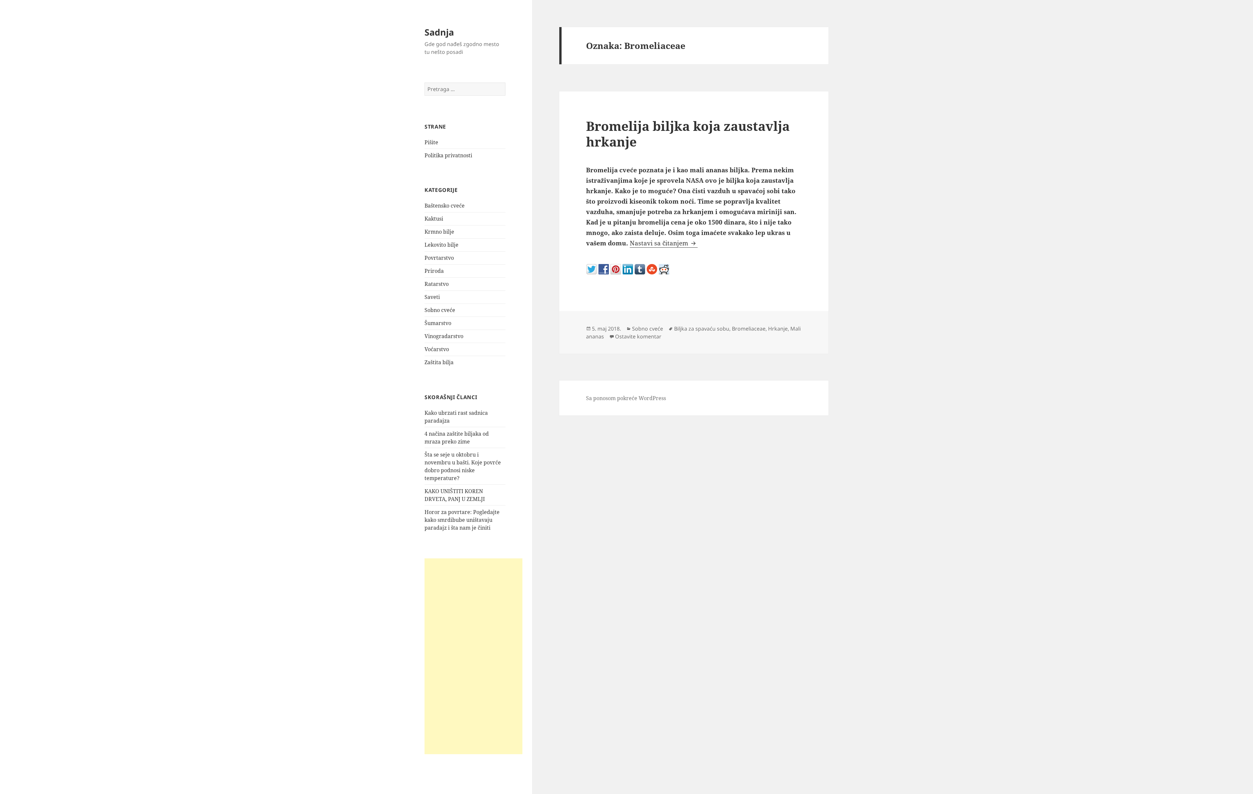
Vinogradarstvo (444, 336)
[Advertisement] (473, 656)
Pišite (431, 142)
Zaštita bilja (439, 362)
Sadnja (439, 32)
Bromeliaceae (749, 328)
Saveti (432, 297)
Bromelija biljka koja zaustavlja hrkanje (688, 133)
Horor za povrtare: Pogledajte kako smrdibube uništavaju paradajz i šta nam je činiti (462, 519)
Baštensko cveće (445, 205)
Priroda (434, 270)
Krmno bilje (439, 231)
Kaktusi (434, 218)
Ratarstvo (437, 284)
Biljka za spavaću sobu (701, 328)
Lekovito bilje (441, 244)
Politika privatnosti (448, 155)
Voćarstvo (437, 349)
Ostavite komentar (638, 336)
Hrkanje (778, 328)
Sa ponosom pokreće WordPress (626, 398)
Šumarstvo (438, 323)
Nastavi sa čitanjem (664, 243)
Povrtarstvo (439, 257)
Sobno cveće (440, 310)
